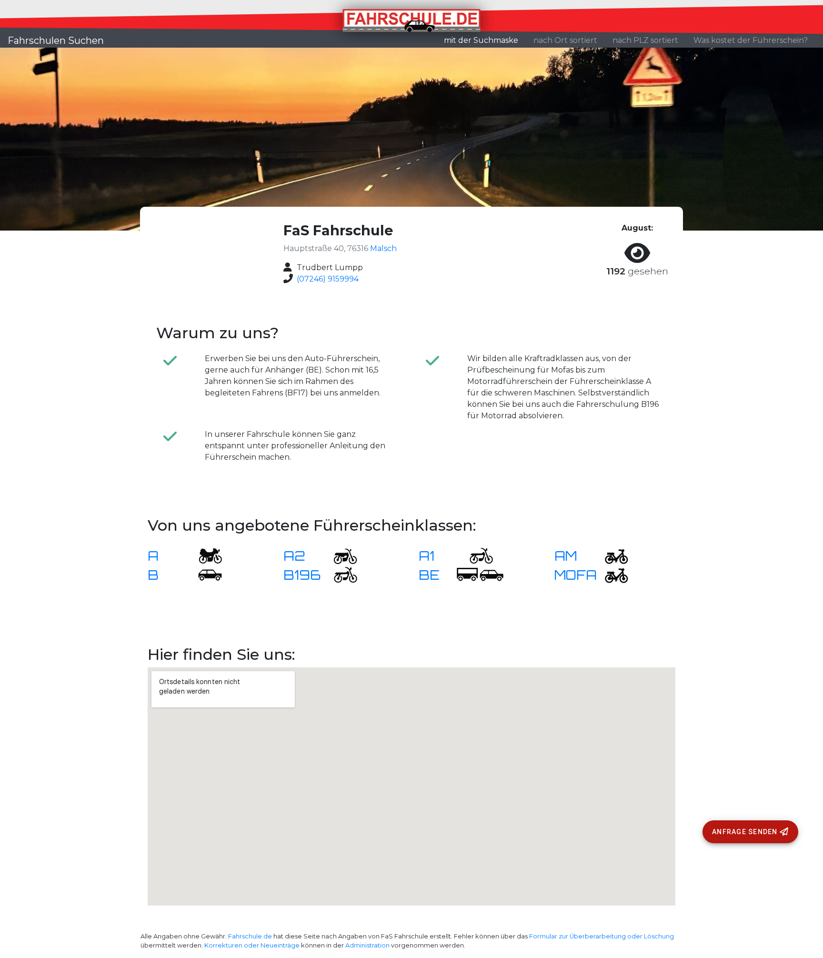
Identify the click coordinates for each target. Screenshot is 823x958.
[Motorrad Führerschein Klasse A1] (475, 555)
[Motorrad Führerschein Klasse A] (204, 555)
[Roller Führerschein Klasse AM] (611, 555)
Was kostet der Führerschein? (750, 40)
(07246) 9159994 (328, 278)
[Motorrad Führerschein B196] (340, 574)
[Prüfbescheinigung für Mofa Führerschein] (611, 574)
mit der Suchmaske (485, 40)
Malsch (383, 248)
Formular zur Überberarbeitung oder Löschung (601, 936)
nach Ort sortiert (565, 40)
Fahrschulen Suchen (56, 40)
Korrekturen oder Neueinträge (252, 945)
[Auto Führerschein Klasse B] (204, 574)
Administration (367, 945)
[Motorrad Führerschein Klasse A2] (340, 555)
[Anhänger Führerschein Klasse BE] (480, 574)
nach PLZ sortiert (645, 40)
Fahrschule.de (250, 936)
